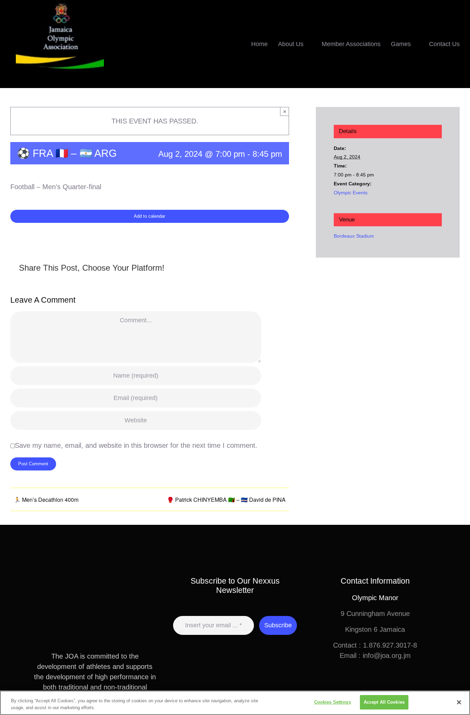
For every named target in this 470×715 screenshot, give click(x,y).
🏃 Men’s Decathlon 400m (46, 499)
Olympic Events (350, 192)
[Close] (459, 702)
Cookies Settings (332, 702)
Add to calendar (149, 216)
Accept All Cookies (384, 702)
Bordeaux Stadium (354, 236)
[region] (235, 703)
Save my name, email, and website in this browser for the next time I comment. (136, 445)
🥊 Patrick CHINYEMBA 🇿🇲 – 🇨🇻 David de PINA (226, 499)
